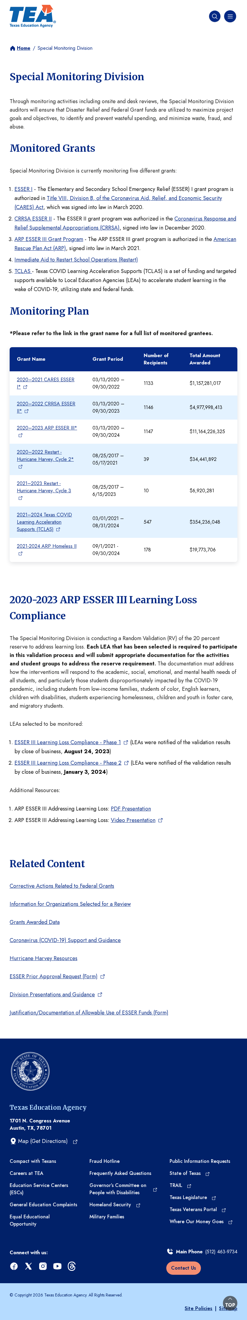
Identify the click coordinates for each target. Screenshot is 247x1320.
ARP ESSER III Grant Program (48, 239)
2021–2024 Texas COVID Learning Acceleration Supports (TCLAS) (44, 522)
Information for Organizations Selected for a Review (70, 904)
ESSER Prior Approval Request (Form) (54, 976)
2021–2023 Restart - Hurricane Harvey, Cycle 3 (44, 487)
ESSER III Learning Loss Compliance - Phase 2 (67, 763)
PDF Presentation (131, 809)
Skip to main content (25, 6)
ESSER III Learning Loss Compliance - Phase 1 (67, 742)
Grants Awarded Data (35, 922)
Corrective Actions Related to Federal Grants (62, 886)
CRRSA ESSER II (33, 219)
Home (23, 48)
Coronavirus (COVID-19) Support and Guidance (65, 940)
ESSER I (23, 189)
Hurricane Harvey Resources (43, 958)
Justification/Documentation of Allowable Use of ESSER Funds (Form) (89, 1013)
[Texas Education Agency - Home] (33, 16)
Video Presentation (133, 820)
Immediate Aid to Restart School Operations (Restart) (76, 260)
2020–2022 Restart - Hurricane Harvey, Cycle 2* (45, 456)
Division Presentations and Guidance (52, 994)
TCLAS (23, 271)
